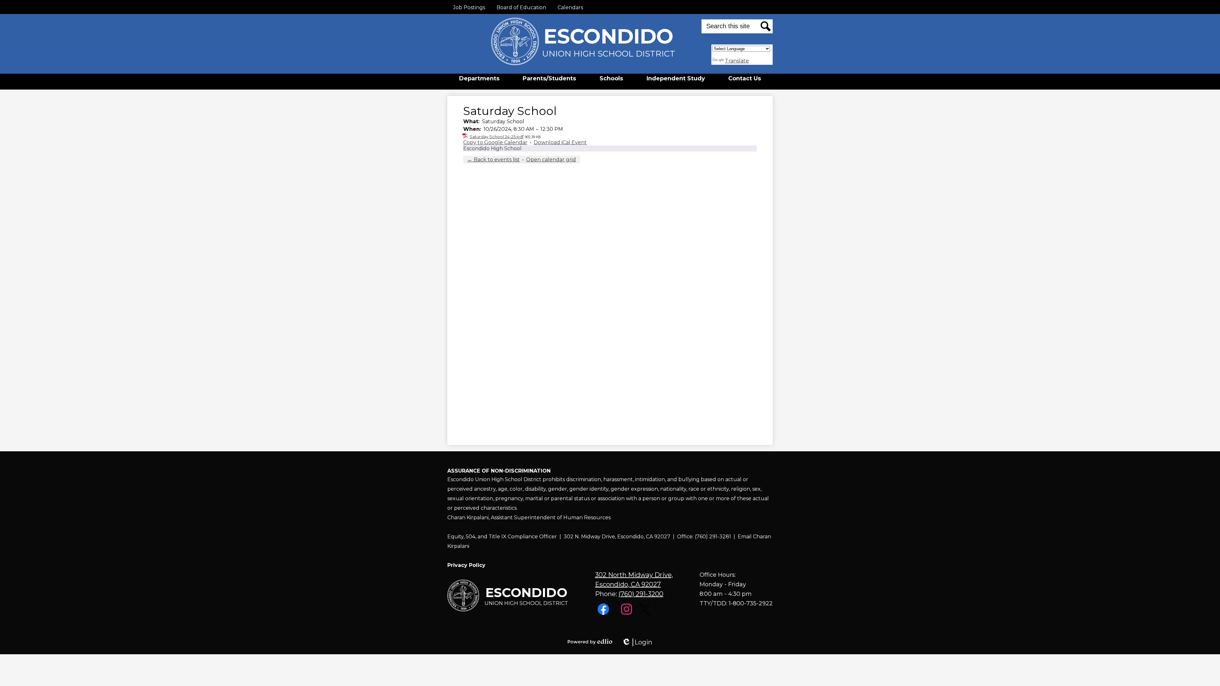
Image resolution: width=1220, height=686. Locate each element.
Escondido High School (492, 148)
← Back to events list (493, 160)
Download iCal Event (560, 142)
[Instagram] (627, 613)
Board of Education (521, 7)
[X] (645, 613)
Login (637, 642)
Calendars (570, 7)
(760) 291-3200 (641, 594)
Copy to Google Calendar (495, 142)
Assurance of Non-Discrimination (499, 471)
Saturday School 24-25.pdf (497, 136)
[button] (479, 78)
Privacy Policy (466, 565)
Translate (737, 61)
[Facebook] (604, 613)
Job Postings (469, 7)
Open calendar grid (551, 160)
